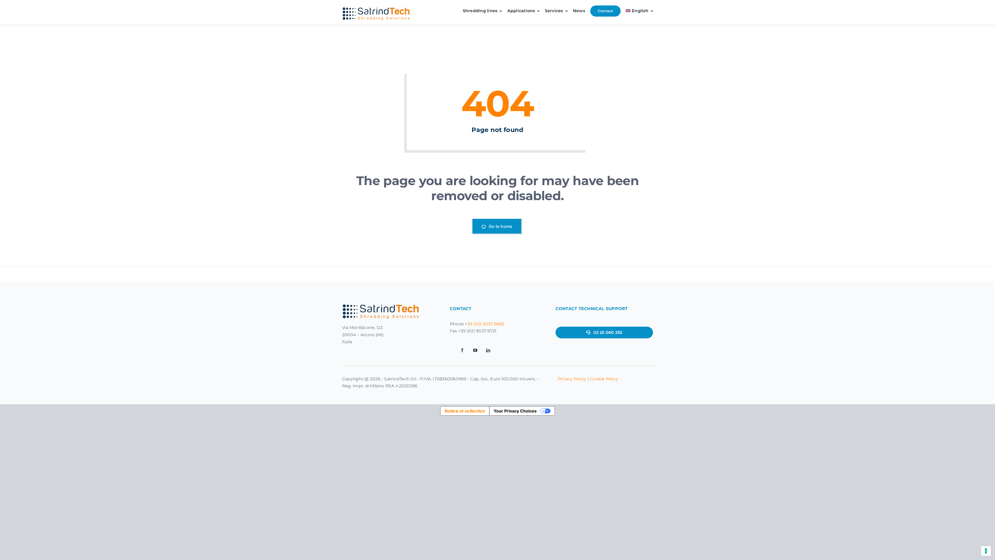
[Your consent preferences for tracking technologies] (986, 551)
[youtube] (475, 350)
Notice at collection (465, 411)
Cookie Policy (604, 378)
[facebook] (462, 350)
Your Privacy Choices (515, 411)
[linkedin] (488, 350)
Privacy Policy (572, 378)
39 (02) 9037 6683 (485, 323)
